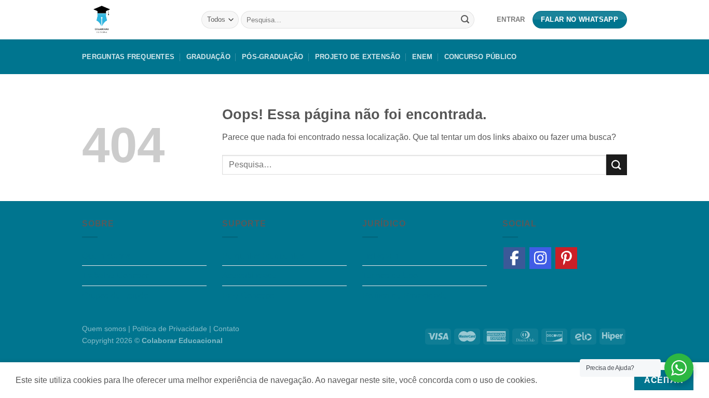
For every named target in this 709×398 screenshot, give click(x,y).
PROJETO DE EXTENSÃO (358, 57)
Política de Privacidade (404, 295)
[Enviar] (465, 20)
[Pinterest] (566, 258)
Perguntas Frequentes (128, 57)
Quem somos (106, 255)
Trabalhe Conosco (116, 275)
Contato (226, 328)
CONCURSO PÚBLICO (480, 57)
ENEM (422, 57)
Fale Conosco (248, 295)
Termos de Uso (390, 275)
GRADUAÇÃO (208, 57)
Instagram (380, 255)
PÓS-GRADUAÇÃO (272, 57)
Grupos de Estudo (115, 295)
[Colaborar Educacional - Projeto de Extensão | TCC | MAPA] (134, 19)
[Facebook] (514, 258)
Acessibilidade (249, 275)
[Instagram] (540, 258)
